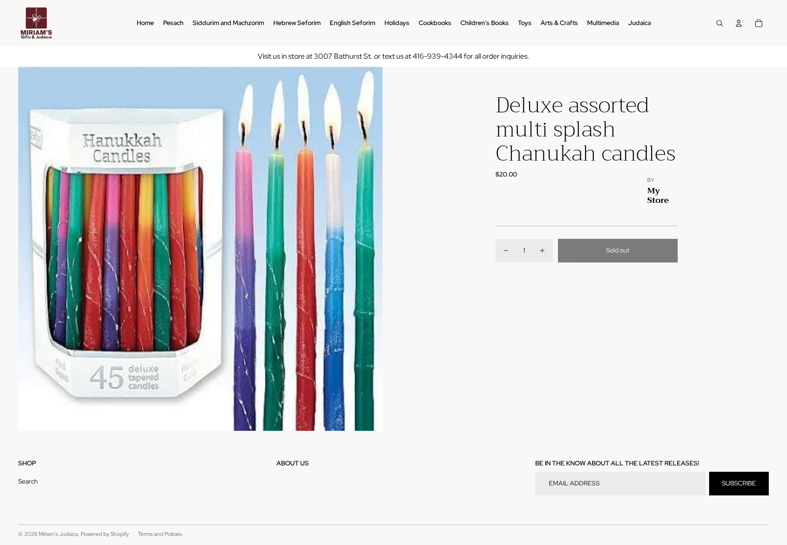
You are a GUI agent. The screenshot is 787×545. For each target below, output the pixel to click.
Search (28, 481)
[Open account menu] (739, 23)
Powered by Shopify (105, 534)
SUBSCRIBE (739, 483)
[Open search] (720, 23)
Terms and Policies (160, 534)
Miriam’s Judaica (58, 534)
